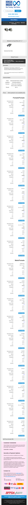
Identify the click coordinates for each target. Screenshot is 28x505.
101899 (23, 245)
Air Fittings (17, 22)
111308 (23, 408)
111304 (23, 320)
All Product (11, 22)
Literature (22, 496)
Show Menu (14, 20)
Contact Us (15, 497)
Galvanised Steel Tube (8, 50)
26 (24, 287)
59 (24, 374)
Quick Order (10, 496)
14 (24, 177)
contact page (18, 473)
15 (24, 229)
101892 (23, 105)
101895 (23, 158)
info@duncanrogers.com (10, 476)
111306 (23, 355)
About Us (10, 497)
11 (24, 247)
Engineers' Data (17, 496)
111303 (23, 303)
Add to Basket (21, 115)
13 (24, 212)
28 (24, 159)
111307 (23, 390)
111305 (23, 338)
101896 (23, 175)
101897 (23, 210)
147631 (23, 193)
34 (24, 322)
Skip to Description (20, 61)
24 (24, 339)
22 (24, 124)
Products (6, 496)
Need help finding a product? (13, 16)
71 (24, 194)
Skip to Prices (7, 62)
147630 (23, 373)
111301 (23, 268)
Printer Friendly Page (8, 60)
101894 (23, 140)
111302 (23, 285)
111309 (23, 425)
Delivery (19, 497)
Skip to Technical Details (9, 61)
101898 (23, 228)
